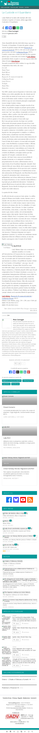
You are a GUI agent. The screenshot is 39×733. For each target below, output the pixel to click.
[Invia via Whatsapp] (17, 27)
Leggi (17, 623)
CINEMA (14, 615)
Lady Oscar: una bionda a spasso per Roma (16, 531)
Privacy (14, 698)
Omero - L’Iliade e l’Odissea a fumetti (15, 679)
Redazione (26, 698)
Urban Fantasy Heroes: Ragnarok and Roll (18, 469)
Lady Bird (6, 438)
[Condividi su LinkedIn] (21, 27)
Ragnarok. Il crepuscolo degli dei (21, 296)
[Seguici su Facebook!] (9, 500)
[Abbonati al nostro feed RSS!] (30, 500)
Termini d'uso (7, 698)
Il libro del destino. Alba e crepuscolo (14, 516)
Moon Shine (6, 523)
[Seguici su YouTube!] (23, 500)
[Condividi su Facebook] (6, 27)
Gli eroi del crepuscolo (10, 547)
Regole (20, 698)
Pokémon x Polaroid (9, 688)
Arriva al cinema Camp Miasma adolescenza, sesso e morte (19, 604)
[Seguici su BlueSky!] (16, 500)
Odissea (27, 7)
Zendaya (21, 7)
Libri (8, 315)
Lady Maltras (31, 56)
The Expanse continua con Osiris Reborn (15, 595)
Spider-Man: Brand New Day (21, 637)
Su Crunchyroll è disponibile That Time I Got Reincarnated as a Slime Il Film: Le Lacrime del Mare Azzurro (24, 619)
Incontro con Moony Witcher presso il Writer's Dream (20, 539)
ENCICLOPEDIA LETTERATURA (19, 657)
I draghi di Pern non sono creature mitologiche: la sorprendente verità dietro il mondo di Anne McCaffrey (24, 660)
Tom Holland (14, 7)
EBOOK (6, 463)
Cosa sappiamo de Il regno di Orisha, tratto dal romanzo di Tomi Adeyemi (24, 650)
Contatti (33, 698)
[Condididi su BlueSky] (10, 27)
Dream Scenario (9, 407)
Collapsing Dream (22, 52)
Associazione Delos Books (18, 708)
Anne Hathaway (5, 7)
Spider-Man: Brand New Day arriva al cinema (24, 628)
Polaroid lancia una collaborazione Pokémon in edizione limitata (17, 573)
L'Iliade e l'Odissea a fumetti (12, 563)
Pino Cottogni (13, 31)
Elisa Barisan (15, 61)
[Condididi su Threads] (14, 27)
